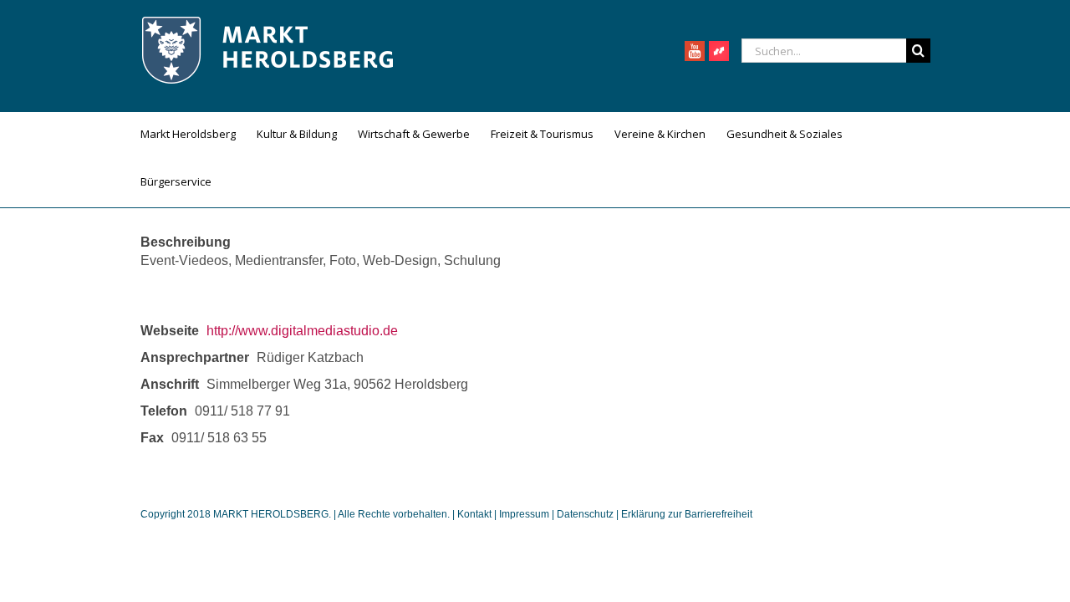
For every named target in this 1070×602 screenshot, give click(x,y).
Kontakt (475, 514)
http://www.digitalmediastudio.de (302, 331)
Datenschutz (585, 514)
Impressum (524, 514)
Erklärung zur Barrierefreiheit (686, 514)
